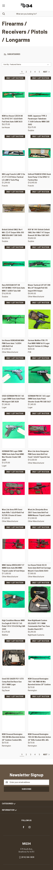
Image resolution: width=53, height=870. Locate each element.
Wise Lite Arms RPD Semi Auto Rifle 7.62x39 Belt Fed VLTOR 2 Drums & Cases (13, 512)
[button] (26, 54)
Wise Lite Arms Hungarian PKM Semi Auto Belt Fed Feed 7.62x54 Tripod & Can (39, 454)
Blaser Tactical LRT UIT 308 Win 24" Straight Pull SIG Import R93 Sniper (39, 288)
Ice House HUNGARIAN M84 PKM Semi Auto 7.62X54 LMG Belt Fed (13, 343)
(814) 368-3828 (27, 857)
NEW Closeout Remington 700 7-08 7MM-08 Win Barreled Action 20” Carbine (39, 682)
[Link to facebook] (23, 827)
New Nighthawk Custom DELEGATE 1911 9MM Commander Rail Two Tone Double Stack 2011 (39, 624)
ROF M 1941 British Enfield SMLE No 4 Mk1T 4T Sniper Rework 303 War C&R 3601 (39, 232)
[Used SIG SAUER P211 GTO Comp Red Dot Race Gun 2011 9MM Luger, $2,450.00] (13, 657)
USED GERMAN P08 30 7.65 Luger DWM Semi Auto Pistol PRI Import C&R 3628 (13, 399)
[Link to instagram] (29, 827)
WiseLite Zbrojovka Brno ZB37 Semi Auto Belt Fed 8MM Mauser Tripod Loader (39, 512)
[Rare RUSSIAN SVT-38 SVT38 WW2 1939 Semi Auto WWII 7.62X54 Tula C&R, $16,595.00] (13, 264)
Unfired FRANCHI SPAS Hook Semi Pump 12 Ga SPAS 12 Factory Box (39, 177)
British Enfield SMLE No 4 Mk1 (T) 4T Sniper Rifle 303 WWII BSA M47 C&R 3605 (13, 232)
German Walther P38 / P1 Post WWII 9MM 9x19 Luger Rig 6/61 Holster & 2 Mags (39, 343)
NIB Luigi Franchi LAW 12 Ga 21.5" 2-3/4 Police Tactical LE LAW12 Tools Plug (13, 177)
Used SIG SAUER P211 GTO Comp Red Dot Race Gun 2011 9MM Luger (13, 682)
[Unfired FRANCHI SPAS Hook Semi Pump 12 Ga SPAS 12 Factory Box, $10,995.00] (39, 153)
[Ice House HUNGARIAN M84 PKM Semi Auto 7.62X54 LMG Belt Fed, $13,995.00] (13, 319)
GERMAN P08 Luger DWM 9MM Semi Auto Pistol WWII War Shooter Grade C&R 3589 (13, 455)
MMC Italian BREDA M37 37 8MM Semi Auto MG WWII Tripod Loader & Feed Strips (13, 568)
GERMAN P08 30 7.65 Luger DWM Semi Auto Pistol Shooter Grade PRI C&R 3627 (39, 399)
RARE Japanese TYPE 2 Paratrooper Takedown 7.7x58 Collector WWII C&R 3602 (38, 120)
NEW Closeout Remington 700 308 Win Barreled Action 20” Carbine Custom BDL (13, 737)
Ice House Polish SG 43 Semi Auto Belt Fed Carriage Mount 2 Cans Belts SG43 (39, 568)
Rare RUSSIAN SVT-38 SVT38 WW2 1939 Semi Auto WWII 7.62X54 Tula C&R (13, 288)
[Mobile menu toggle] (3, 5)
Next (45, 72)
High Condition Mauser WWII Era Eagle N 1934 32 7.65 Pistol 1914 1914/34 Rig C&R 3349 (13, 624)
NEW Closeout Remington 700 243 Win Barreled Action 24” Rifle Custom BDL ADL (39, 737)
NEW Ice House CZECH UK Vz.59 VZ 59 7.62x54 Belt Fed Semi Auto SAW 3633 (12, 119)
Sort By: (6, 64)
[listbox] (30, 64)
